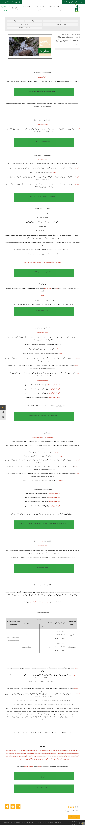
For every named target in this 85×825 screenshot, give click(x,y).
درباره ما (59, 10)
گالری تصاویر (27, 7)
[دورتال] (83, 823)
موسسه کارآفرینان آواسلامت (73, 2)
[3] (73, 806)
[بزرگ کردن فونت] (70, 21)
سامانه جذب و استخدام (55, 7)
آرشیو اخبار (37, 10)
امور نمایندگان (40, 7)
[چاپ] (13, 806)
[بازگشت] (7, 806)
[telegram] (3, 412)
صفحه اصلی (70, 7)
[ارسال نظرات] (18, 806)
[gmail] (2, 417)
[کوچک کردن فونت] (51, 21)
